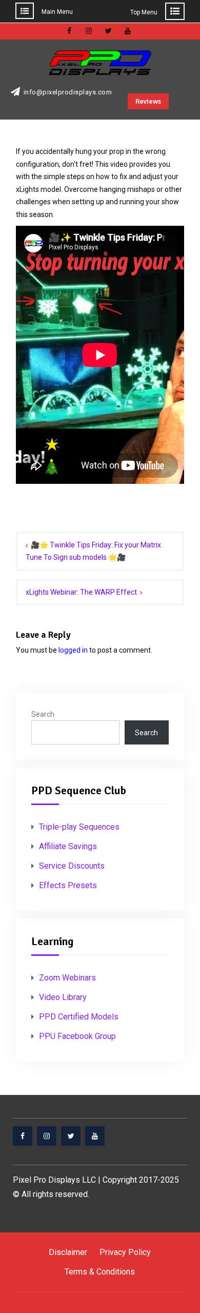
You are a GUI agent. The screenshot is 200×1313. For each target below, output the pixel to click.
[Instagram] (46, 1136)
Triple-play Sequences (79, 827)
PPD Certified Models (78, 1017)
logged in (73, 650)
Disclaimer (68, 1252)
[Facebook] (22, 1136)
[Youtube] (95, 1136)
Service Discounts (72, 866)
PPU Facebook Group (77, 1036)
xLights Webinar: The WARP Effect (81, 592)
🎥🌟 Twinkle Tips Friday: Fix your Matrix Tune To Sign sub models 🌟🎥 (93, 551)
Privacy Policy (125, 1252)
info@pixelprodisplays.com (68, 92)
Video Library (63, 997)
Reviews (148, 101)
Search (42, 714)
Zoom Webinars (67, 978)
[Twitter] (71, 1136)
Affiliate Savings (68, 846)
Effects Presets (68, 885)
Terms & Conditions (100, 1272)
